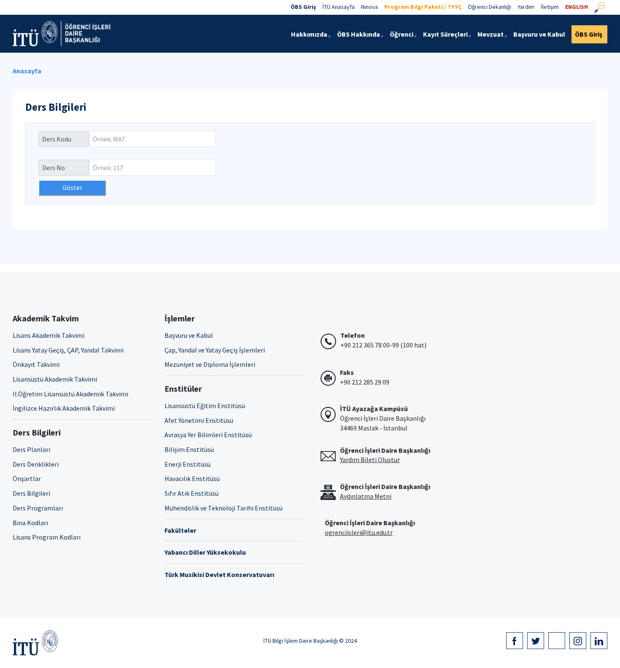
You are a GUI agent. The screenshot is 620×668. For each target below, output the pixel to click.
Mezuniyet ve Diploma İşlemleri (209, 364)
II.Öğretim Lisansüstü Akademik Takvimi (70, 394)
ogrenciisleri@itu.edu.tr (359, 532)
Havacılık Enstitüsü (192, 478)
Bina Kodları (30, 522)
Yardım (526, 7)
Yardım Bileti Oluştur (370, 459)
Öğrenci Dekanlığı (489, 7)
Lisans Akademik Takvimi (48, 335)
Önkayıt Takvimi (36, 364)
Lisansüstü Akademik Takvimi (55, 379)
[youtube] (556, 640)
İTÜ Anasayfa (338, 7)
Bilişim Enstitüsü (189, 449)
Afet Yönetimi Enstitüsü (198, 420)
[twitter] (535, 640)
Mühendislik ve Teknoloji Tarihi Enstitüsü (223, 508)
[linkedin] (598, 640)
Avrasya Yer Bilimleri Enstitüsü (208, 434)
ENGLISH (576, 7)
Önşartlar (27, 478)
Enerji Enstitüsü (187, 464)
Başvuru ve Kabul (188, 335)
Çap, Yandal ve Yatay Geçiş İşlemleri (214, 350)
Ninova (369, 7)
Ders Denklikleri (36, 464)
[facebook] (514, 640)
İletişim (550, 7)
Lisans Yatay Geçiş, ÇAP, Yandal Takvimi (68, 350)
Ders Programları (38, 508)
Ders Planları (31, 449)
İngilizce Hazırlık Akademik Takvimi (64, 408)
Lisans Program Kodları (47, 537)
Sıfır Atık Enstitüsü (191, 493)
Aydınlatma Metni (365, 496)
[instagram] (577, 640)
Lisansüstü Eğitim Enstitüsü (204, 405)
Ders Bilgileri (31, 493)
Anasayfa (27, 71)
